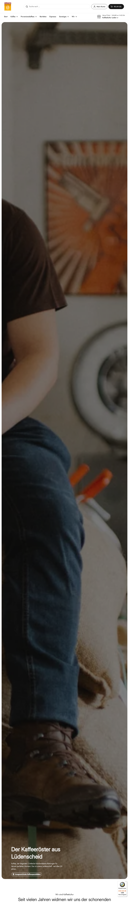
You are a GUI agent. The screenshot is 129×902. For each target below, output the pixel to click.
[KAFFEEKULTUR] (7, 6)
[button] (116, 6)
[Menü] (126, 882)
